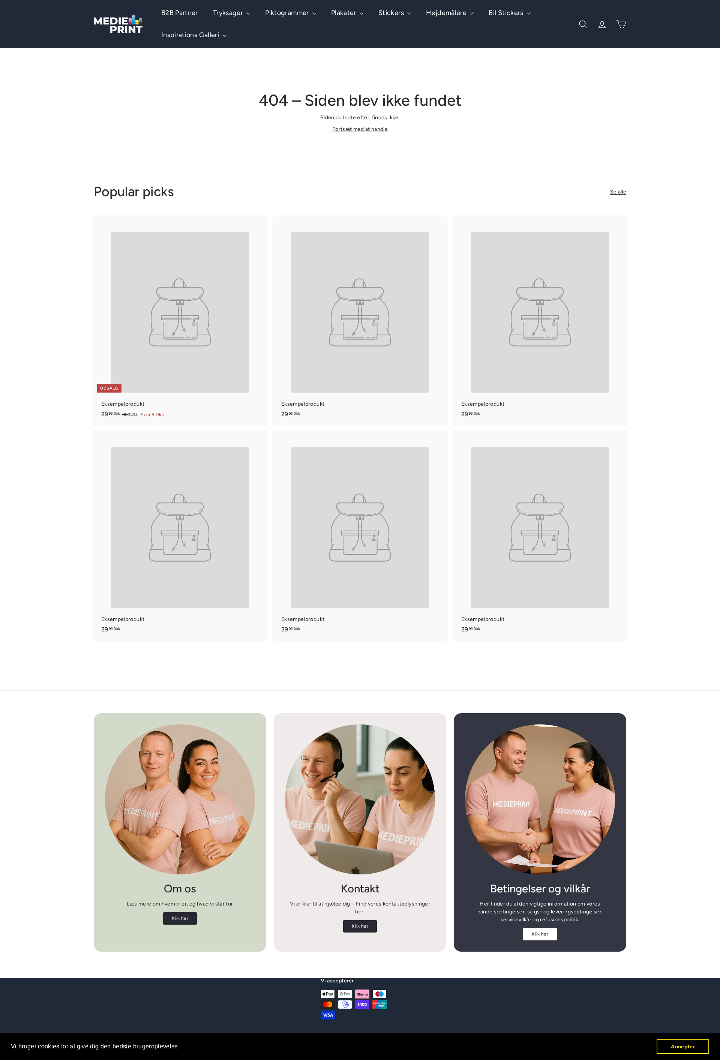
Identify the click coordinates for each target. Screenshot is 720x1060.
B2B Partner (179, 13)
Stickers (391, 13)
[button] (183, 1047)
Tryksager (229, 13)
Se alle (618, 192)
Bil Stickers (507, 13)
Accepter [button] (683, 1047)
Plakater (344, 13)
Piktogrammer (287, 13)
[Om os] (180, 799)
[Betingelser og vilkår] (540, 799)
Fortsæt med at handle (360, 129)
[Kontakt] (360, 799)
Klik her (180, 918)
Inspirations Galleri (190, 35)
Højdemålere (447, 13)
